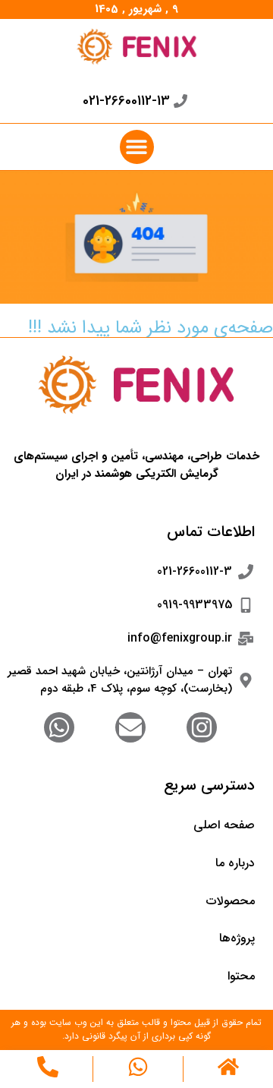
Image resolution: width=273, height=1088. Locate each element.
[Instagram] (202, 727)
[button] (137, 147)
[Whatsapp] (59, 727)
